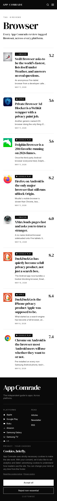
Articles (34, 415)
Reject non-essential (28, 490)
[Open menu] (52, 4)
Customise (28, 496)
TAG (5, 17)
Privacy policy (29, 474)
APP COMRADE (13, 4)
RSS (33, 425)
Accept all (28, 482)
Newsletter (36, 420)
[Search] (47, 4)
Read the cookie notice (12, 474)
